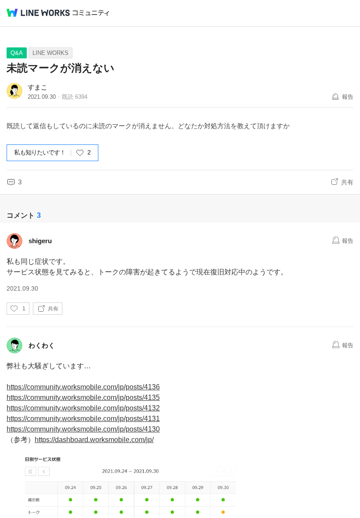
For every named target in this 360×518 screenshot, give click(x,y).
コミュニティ (90, 13)
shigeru (40, 241)
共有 (347, 182)
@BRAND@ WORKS (38, 13)
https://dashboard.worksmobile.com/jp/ (94, 439)
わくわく (42, 345)
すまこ (37, 87)
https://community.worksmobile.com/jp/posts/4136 (83, 387)
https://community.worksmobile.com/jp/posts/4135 (83, 397)
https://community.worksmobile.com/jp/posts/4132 (83, 408)
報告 (347, 97)
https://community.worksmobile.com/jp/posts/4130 (83, 429)
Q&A (17, 53)
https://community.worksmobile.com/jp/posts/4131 (83, 418)
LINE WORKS (50, 53)
